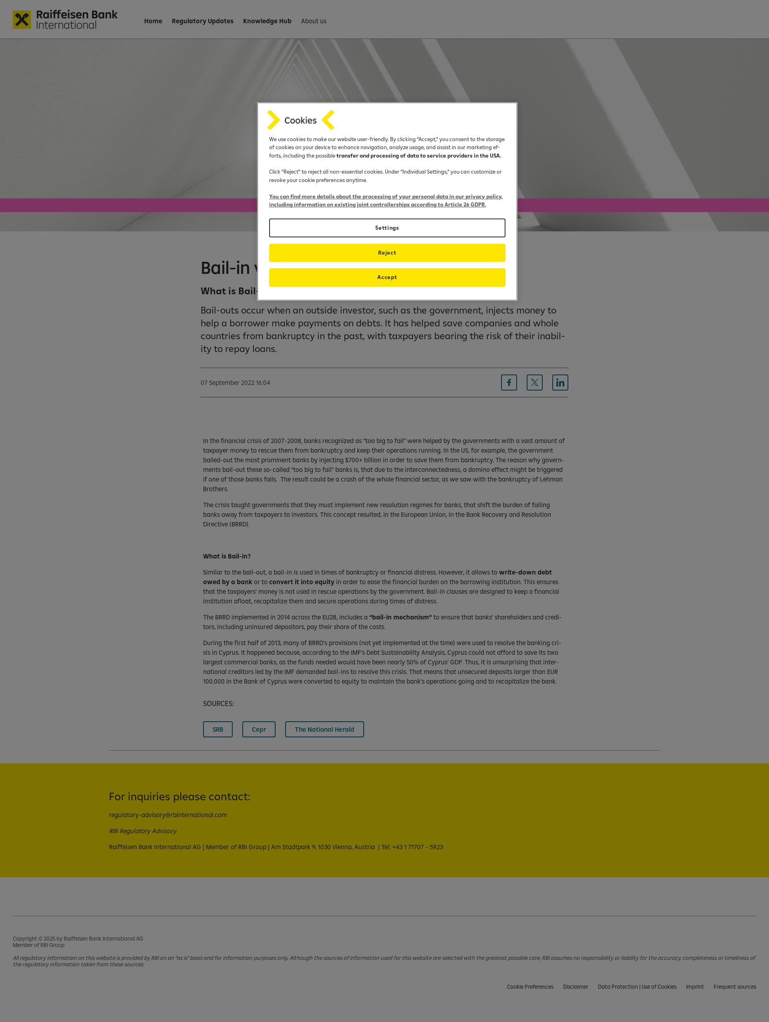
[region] (387, 201)
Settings (387, 227)
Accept (387, 277)
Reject (387, 252)
